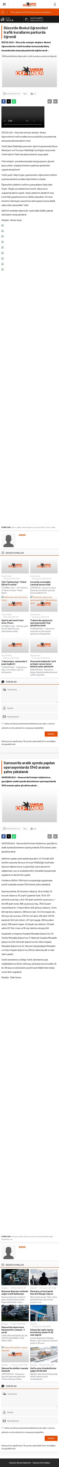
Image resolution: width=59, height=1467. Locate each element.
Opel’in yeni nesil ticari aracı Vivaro (12, 621)
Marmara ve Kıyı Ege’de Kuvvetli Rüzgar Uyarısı (41, 1292)
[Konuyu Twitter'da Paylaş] (9, 101)
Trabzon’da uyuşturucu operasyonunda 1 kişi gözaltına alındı (41, 623)
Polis (48, 527)
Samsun (27, 1236)
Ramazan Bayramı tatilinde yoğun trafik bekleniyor (14, 1292)
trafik (53, 527)
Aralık (21, 1236)
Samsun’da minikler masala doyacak (14, 1369)
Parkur (43, 527)
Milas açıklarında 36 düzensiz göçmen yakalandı (31, 12)
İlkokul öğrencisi (28, 527)
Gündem (4, 1288)
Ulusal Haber (6, 576)
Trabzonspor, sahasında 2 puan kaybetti (14, 662)
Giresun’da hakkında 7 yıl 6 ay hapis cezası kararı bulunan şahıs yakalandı (43, 664)
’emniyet (14, 1236)
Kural (38, 527)
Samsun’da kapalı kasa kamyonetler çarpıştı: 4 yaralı (13, 1330)
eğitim (19, 527)
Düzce (13, 527)
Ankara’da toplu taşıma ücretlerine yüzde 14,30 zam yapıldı (41, 1332)
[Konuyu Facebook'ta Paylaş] (3, 101)
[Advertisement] (29, 397)
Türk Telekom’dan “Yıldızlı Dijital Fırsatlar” (13, 583)
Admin (22, 534)
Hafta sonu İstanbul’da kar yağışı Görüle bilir (43, 1369)
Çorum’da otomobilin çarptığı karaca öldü (40, 583)
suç (11, 1239)
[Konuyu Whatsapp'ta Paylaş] (14, 101)
